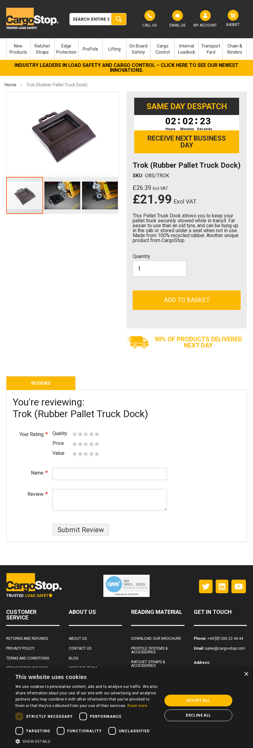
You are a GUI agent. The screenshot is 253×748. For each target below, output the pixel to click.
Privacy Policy (20, 648)
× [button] (246, 674)
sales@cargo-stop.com (225, 648)
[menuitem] (18, 49)
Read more (137, 706)
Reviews (41, 383)
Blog (73, 658)
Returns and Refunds (27, 638)
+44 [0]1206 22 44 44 (225, 638)
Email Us (177, 25)
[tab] (41, 383)
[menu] (126, 49)
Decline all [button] (198, 715)
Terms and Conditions (27, 658)
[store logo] (33, 18)
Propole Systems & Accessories (149, 650)
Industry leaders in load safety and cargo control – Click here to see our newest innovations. (126, 67)
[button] (62, 195)
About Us (78, 638)
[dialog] (126, 708)
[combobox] (97, 19)
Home (10, 84)
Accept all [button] (198, 700)
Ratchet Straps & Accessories (148, 664)
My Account (205, 25)
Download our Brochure (156, 638)
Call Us (150, 25)
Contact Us (80, 648)
